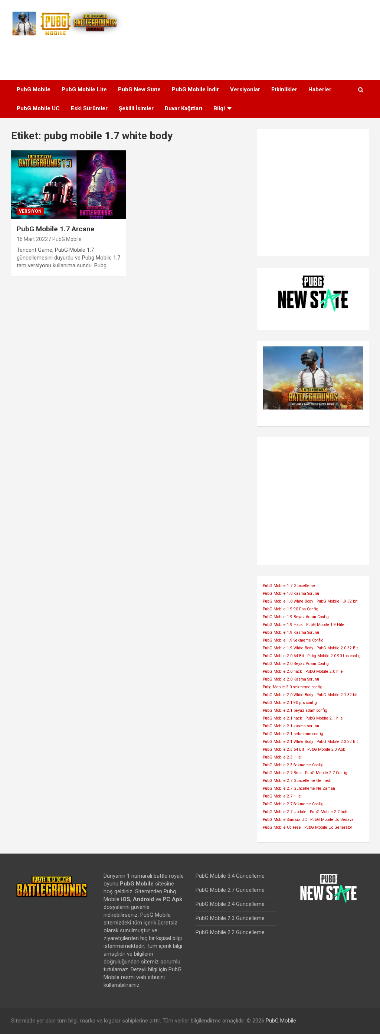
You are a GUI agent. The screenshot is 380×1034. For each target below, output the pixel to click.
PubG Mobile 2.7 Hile (282, 796)
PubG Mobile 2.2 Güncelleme (230, 932)
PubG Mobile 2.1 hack (282, 718)
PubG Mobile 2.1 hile (324, 718)
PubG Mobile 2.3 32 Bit (337, 741)
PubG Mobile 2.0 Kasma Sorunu (291, 679)
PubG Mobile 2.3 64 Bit (283, 749)
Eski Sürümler (89, 108)
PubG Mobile (33, 89)
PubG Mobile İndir (195, 89)
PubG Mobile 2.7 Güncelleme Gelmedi (297, 780)
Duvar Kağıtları (183, 108)
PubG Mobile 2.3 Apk (326, 749)
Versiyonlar (245, 89)
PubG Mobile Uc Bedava (332, 819)
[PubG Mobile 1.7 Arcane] (68, 184)
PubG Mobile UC (38, 108)
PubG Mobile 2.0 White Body (288, 694)
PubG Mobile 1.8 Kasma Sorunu (291, 593)
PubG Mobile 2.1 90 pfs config (290, 702)
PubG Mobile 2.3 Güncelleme (230, 918)
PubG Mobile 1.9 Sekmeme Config (293, 640)
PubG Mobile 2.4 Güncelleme (230, 904)
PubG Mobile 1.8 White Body (288, 601)
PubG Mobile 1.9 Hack (283, 624)
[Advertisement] (190, 55)
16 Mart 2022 (32, 239)
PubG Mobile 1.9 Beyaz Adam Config (296, 616)
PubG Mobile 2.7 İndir (329, 811)
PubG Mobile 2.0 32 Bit (337, 648)
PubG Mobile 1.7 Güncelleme (289, 585)
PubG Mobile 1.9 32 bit (337, 601)
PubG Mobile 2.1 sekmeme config (293, 733)
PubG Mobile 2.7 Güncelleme (230, 890)
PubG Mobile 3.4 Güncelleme (230, 875)
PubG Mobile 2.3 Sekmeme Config (293, 765)
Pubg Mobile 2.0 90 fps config (334, 655)
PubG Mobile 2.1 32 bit (337, 694)
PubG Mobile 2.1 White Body (288, 741)
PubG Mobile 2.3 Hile (282, 757)
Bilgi (219, 108)
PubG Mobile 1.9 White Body (288, 648)
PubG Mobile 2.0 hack (282, 671)
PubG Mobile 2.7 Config (326, 772)
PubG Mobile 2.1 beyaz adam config (295, 710)
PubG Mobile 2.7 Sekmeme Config (293, 804)
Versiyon (30, 211)
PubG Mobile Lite (84, 89)
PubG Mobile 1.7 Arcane (56, 229)
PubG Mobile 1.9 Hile (325, 624)
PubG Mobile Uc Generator (328, 827)
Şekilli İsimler (136, 108)
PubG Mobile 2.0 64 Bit (283, 655)
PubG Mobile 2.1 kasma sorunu (291, 726)
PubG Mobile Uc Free (282, 827)
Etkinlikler (284, 89)
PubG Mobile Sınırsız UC (285, 819)
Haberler (319, 89)
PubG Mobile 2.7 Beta (282, 772)
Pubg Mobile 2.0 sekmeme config (292, 687)
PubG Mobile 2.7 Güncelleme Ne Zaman (299, 788)
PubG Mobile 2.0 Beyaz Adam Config (296, 663)
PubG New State (139, 89)
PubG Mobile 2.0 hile (324, 671)
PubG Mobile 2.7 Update (285, 811)
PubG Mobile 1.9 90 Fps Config (290, 609)
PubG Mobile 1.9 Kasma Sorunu (291, 632)
